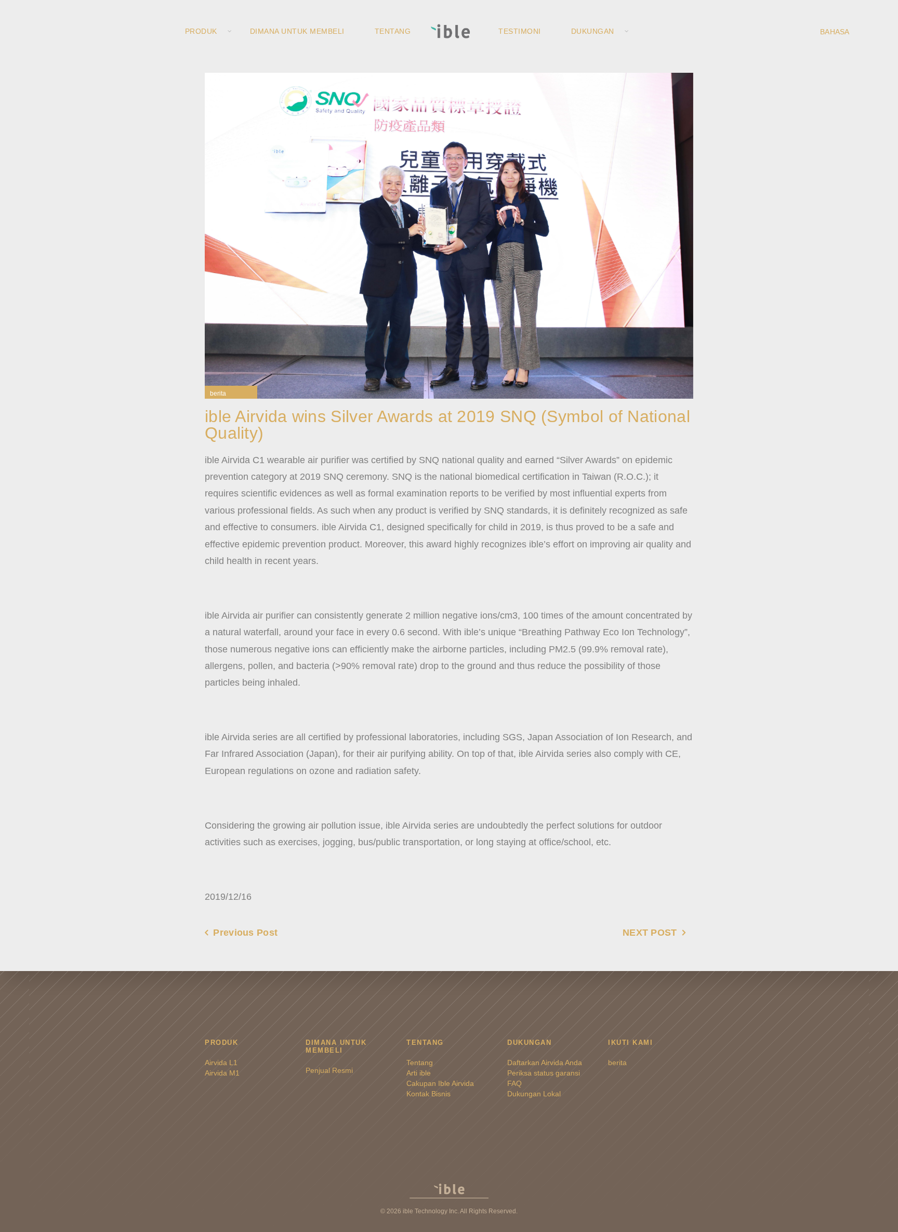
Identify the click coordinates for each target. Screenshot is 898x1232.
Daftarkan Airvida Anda (544, 1062)
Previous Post (245, 932)
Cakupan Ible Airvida (440, 1083)
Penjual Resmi (329, 1070)
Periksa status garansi (543, 1073)
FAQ (514, 1083)
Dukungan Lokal (534, 1094)
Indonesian (849, 31)
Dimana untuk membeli (297, 31)
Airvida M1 (222, 1073)
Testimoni (519, 31)
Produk (201, 31)
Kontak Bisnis (428, 1094)
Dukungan (592, 31)
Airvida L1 (221, 1062)
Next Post (650, 932)
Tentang (393, 31)
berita (218, 393)
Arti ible (418, 1073)
